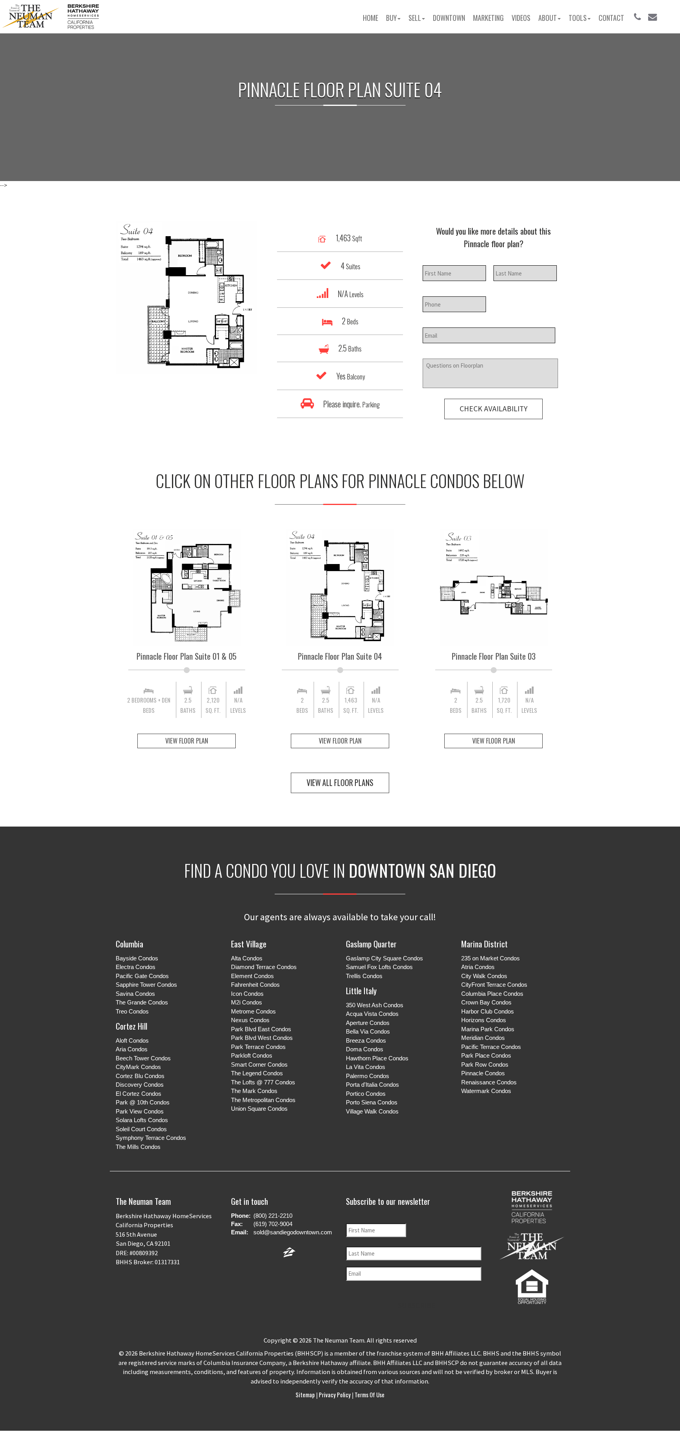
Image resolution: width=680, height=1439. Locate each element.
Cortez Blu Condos (140, 1076)
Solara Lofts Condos (142, 1120)
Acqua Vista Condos (372, 1013)
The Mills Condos (138, 1146)
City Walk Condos (484, 976)
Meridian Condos (483, 1037)
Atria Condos (478, 967)
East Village (248, 944)
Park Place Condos (486, 1055)
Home (370, 18)
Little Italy (361, 990)
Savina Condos (135, 993)
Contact (611, 18)
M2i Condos (246, 1002)
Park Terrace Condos (258, 1046)
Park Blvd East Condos (261, 1029)
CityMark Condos (138, 1067)
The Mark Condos (254, 1091)
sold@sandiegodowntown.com (292, 1232)
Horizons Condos (483, 1020)
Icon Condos (247, 993)
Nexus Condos (250, 1020)
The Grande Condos (142, 1002)
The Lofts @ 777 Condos (263, 1082)
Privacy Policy (335, 1394)
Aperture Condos (368, 1022)
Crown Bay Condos (486, 1002)
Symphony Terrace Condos (151, 1137)
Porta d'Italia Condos (372, 1084)
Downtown (449, 18)
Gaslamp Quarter (371, 944)
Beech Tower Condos (143, 1058)
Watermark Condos (486, 1091)
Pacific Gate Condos (142, 976)
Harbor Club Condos (487, 1011)
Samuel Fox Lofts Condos (379, 967)
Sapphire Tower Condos (146, 984)
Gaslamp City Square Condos (384, 958)
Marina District (484, 944)
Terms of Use (368, 1394)
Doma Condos (364, 1049)
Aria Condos (132, 1049)
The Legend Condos (257, 1073)
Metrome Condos (253, 1011)
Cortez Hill (131, 1026)
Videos (521, 18)
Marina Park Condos (487, 1029)
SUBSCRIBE (417, 1305)
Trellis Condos (364, 976)
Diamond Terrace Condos (264, 967)
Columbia (129, 944)
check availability (493, 408)
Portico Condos (366, 1093)
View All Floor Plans (340, 782)
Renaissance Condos (489, 1082)
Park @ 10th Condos (143, 1102)
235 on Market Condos (490, 958)
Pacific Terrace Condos (491, 1046)
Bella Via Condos (368, 1031)
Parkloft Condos (251, 1055)
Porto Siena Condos (371, 1102)
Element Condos (252, 976)
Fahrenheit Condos (255, 984)
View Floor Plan (186, 740)
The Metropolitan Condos (263, 1100)
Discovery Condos (140, 1084)
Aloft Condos (132, 1040)
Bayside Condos (137, 958)
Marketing (488, 18)
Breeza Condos (366, 1040)
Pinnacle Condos (483, 1073)
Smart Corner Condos (259, 1064)
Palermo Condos (367, 1076)
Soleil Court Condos (141, 1129)
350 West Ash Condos (374, 1005)
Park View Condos (140, 1111)
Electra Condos (135, 967)
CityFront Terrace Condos (494, 984)
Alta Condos (246, 958)
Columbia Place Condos (492, 993)
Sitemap (306, 1394)
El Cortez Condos (138, 1093)
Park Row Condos (484, 1064)
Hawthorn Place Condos (377, 1058)
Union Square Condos (259, 1108)
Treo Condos (132, 1011)
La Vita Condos (365, 1067)
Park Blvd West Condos (262, 1037)
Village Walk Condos (372, 1111)
